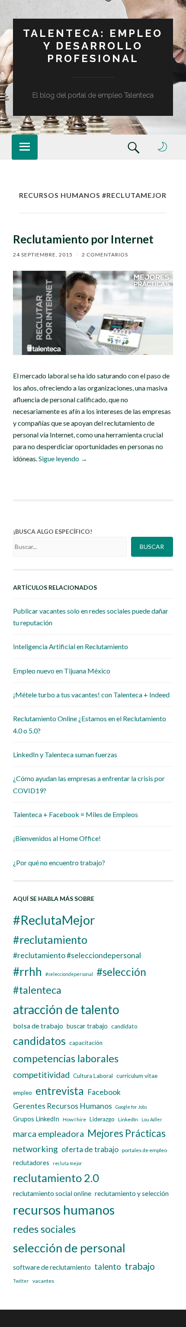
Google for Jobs (131, 1107)
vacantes (43, 1281)
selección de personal (69, 1248)
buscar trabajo (87, 1026)
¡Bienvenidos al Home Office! (57, 838)
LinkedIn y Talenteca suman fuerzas (65, 754)
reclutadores (31, 1162)
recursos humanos (64, 1209)
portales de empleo (144, 1150)
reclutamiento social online (52, 1193)
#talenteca (37, 990)
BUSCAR (152, 546)
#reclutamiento (50, 939)
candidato (124, 1026)
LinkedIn (128, 1119)
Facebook (104, 1092)
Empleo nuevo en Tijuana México (61, 671)
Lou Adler (151, 1119)
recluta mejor (67, 1163)
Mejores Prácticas (126, 1133)
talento (107, 1266)
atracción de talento (66, 1009)
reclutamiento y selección (132, 1193)
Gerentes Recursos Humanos (62, 1105)
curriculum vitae (136, 1075)
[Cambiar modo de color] (162, 146)
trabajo (140, 1266)
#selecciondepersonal (69, 974)
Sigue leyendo (62, 458)
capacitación (86, 1042)
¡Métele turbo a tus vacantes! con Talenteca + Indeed (91, 694)
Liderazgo (102, 1119)
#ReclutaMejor (54, 919)
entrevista (59, 1090)
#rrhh (27, 972)
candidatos (39, 1040)
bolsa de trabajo (38, 1026)
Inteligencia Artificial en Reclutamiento (70, 646)
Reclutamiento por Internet (83, 239)
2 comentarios (105, 254)
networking (35, 1148)
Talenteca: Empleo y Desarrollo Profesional (93, 46)
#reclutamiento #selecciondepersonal (77, 955)
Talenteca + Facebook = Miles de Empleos (75, 814)
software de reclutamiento (52, 1267)
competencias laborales (66, 1058)
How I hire (74, 1119)
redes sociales (44, 1229)
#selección (121, 972)
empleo (22, 1092)
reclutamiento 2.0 (56, 1177)
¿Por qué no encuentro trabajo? (59, 862)
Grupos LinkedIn (36, 1119)
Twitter (21, 1281)
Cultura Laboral (93, 1075)
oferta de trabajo (90, 1149)
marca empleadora (48, 1133)
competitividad (41, 1075)
